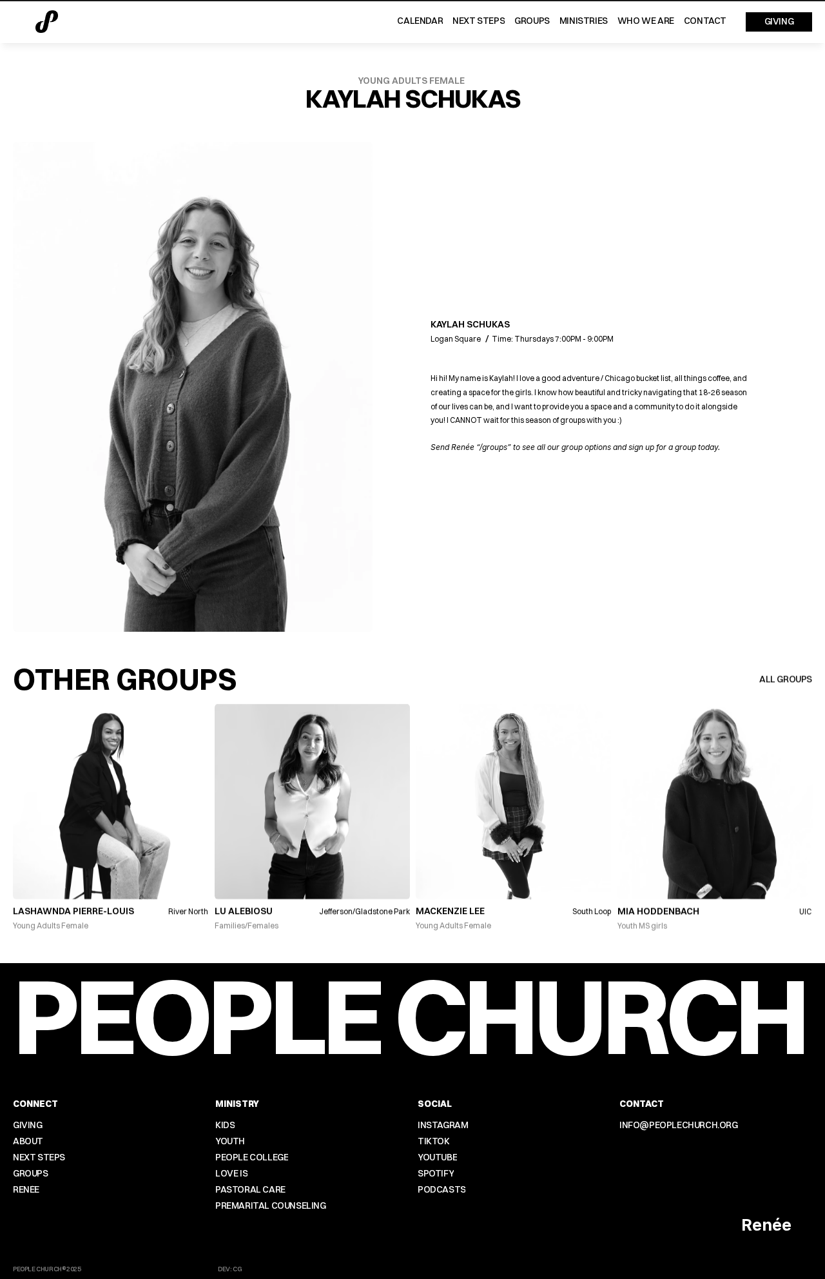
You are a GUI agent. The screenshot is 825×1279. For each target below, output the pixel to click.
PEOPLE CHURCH (409, 1015)
